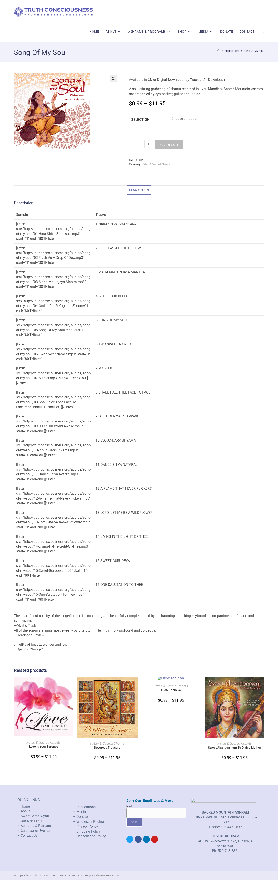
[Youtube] (154, 839)
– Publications (84, 807)
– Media (79, 812)
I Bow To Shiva (171, 690)
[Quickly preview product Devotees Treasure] (135, 684)
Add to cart (169, 144)
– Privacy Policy (85, 826)
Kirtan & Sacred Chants (156, 164)
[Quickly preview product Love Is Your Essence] (72, 684)
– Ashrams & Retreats (34, 826)
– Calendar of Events (33, 831)
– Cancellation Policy (89, 836)
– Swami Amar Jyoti (33, 816)
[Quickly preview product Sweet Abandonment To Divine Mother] (262, 684)
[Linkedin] (146, 839)
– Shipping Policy (86, 831)
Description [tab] (139, 190)
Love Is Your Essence (43, 746)
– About (23, 811)
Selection (140, 119)
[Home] (218, 50)
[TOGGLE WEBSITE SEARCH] (262, 31)
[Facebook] (138, 839)
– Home (23, 806)
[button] (113, 78)
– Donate (80, 817)
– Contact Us (27, 835)
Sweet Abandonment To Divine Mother (234, 747)
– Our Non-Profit (29, 821)
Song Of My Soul (254, 50)
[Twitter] (129, 839)
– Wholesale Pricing (88, 822)
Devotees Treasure (107, 747)
